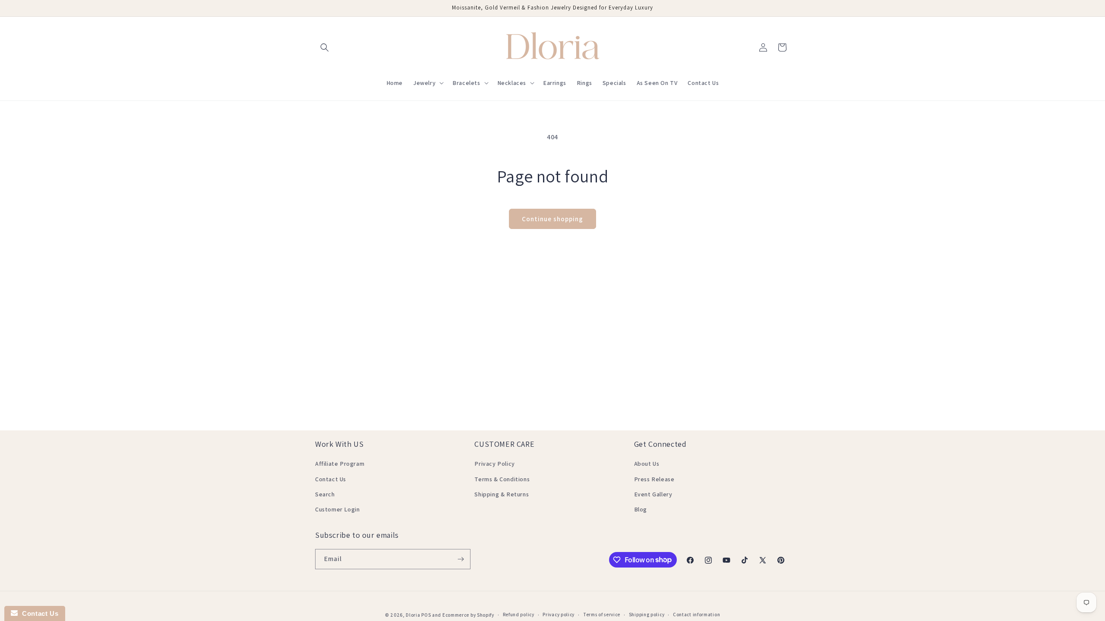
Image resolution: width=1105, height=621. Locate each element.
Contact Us (330, 479)
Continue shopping (552, 219)
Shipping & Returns (501, 494)
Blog (640, 509)
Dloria (413, 615)
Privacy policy (559, 615)
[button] (324, 47)
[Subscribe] (460, 559)
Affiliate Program (339, 463)
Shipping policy (647, 615)
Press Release (654, 479)
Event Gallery (653, 494)
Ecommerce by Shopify (468, 615)
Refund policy (518, 615)
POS (426, 615)
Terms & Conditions (502, 479)
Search (325, 494)
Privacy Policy (494, 463)
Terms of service (601, 615)
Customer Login (337, 509)
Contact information (696, 615)
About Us (647, 463)
